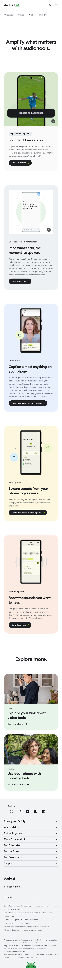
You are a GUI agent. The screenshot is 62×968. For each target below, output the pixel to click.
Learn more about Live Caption (27, 403)
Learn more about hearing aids (27, 512)
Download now (19, 281)
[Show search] (50, 5)
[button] (53, 121)
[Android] (9, 5)
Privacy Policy (12, 886)
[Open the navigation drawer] (58, 5)
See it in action (19, 162)
